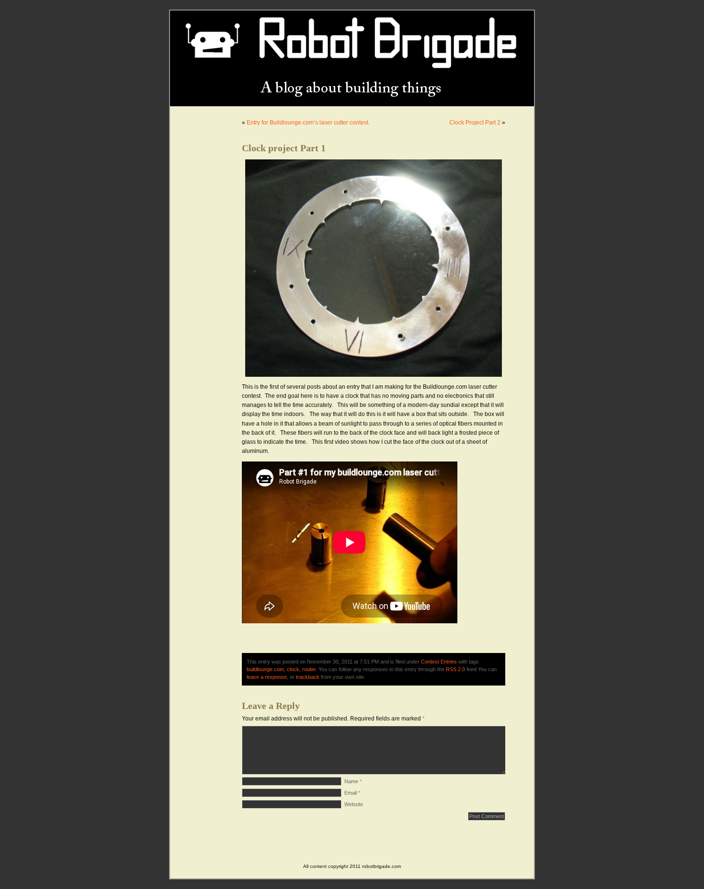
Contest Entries (439, 661)
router (309, 669)
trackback (307, 677)
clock (293, 669)
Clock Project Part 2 (474, 122)
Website (353, 804)
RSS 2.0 (455, 669)
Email (352, 793)
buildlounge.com (265, 669)
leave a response (267, 677)
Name (353, 781)
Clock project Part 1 (284, 148)
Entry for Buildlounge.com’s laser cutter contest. (308, 122)
